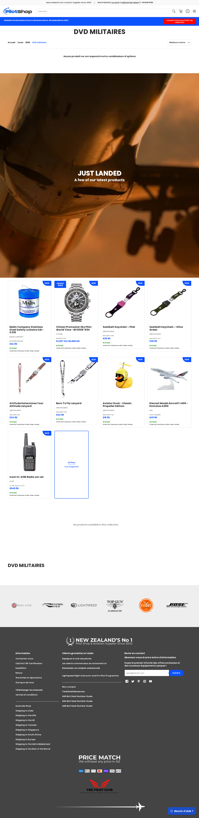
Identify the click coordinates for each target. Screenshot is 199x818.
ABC (151, 410)
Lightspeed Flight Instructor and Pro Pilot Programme (90, 675)
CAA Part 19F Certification (29, 663)
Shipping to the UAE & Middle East (33, 744)
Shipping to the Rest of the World (33, 749)
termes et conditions (26, 694)
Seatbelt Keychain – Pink (119, 327)
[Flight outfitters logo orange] (146, 605)
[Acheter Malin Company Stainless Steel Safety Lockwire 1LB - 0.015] (29, 302)
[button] (180, 11)
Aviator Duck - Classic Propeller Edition (117, 404)
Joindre (176, 673)
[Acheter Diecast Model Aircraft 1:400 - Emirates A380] (169, 379)
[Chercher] (173, 11)
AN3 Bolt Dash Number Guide (77, 696)
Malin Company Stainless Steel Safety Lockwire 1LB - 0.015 (26, 329)
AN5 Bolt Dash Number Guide (77, 706)
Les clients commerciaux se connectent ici (84, 663)
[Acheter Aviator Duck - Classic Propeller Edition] (123, 379)
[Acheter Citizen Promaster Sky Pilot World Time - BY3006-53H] (76, 302)
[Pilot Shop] (18, 11)
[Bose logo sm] (177, 605)
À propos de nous (25, 682)
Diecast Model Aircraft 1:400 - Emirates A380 (168, 404)
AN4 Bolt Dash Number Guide (77, 701)
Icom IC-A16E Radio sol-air (26, 477)
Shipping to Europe (25, 739)
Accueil (11, 42)
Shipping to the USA (26, 715)
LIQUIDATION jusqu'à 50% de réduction (180, 21)
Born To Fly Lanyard (68, 403)
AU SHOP (115, 2)
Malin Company (16, 337)
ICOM (11, 481)
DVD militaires (39, 42)
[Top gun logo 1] (115, 605)
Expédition (21, 668)
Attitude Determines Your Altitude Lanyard (26, 404)
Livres (20, 42)
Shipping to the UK (25, 720)
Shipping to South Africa (28, 734)
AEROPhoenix (108, 331)
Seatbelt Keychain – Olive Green (166, 328)
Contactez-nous (24, 658)
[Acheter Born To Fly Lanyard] (76, 379)
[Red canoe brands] (22, 605)
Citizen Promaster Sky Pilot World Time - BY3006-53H (74, 328)
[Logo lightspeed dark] (84, 605)
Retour (19, 673)
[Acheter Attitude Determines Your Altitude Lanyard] (29, 379)
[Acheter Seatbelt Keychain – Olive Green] (169, 302)
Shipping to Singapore (27, 729)
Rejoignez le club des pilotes (76, 658)
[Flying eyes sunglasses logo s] (53, 605)
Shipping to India (24, 710)
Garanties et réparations (29, 677)
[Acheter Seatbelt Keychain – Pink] (123, 302)
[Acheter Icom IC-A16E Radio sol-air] (29, 453)
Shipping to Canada (26, 725)
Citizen (59, 334)
